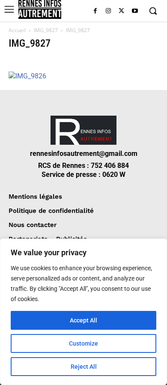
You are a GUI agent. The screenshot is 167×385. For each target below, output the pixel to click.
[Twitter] (121, 11)
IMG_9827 (46, 30)
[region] (83, 312)
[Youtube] (134, 11)
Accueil (17, 30)
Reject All (84, 366)
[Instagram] (108, 11)
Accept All (83, 320)
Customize (83, 343)
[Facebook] (95, 11)
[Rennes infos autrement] (39, 9)
